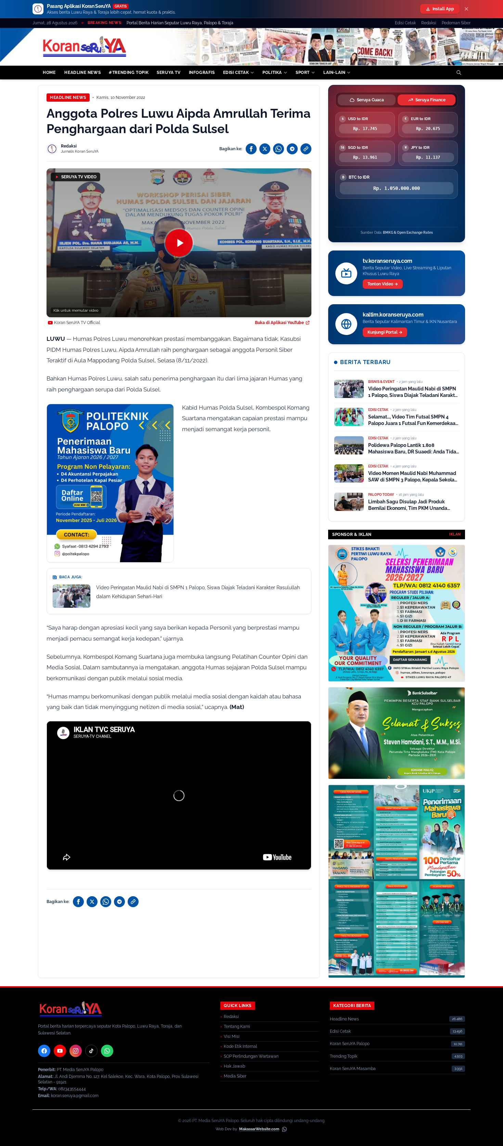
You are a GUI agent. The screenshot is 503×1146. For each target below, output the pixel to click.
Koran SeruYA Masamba (353, 1068)
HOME (49, 72)
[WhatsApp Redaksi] (107, 1051)
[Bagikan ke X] (264, 148)
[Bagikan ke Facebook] (251, 148)
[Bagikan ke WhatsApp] (278, 148)
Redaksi (428, 23)
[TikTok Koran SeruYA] (91, 1051)
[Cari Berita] (459, 72)
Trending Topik (343, 1056)
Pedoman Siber (456, 23)
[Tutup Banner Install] (466, 9)
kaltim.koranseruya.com (393, 314)
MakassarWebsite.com (259, 1129)
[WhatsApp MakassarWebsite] (284, 1129)
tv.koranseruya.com (387, 261)
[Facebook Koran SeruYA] (44, 1051)
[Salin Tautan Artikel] (305, 148)
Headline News (68, 97)
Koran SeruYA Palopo (350, 1043)
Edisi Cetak (405, 23)
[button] (179, 242)
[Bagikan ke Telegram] (292, 148)
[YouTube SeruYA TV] (60, 1051)
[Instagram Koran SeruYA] (75, 1051)
